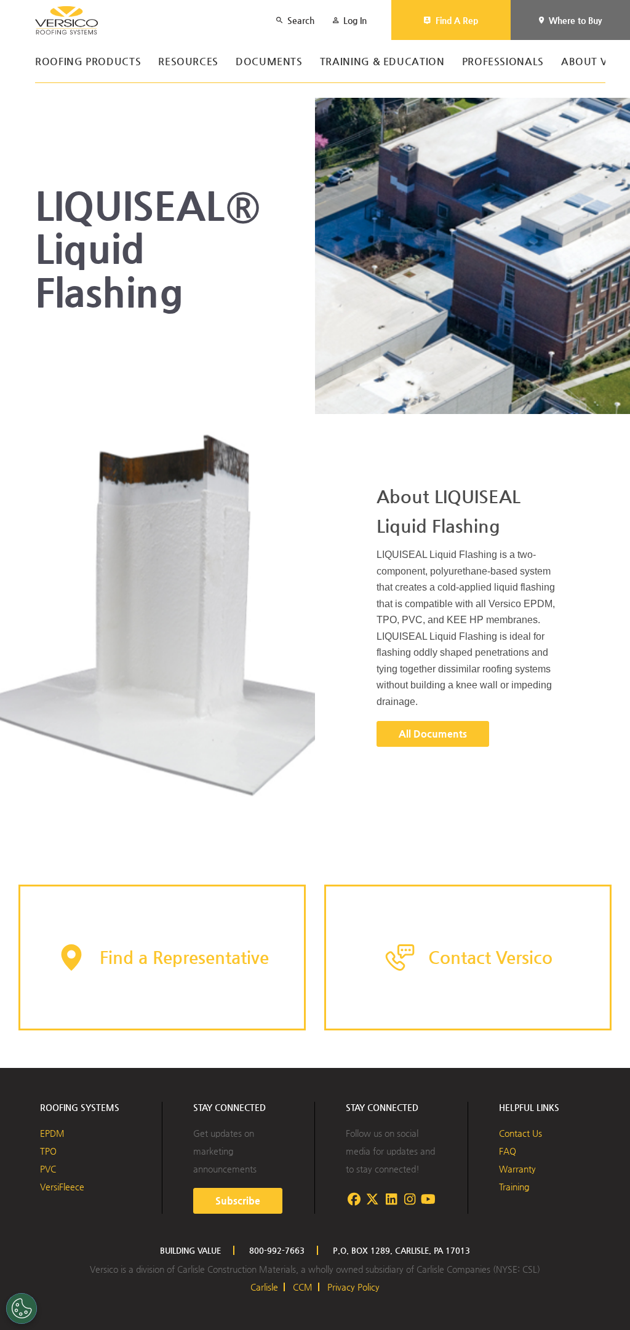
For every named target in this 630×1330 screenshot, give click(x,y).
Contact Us (520, 1133)
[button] (162, 957)
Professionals (503, 62)
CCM (303, 1287)
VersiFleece (62, 1187)
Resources (188, 62)
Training (514, 1187)
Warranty (517, 1169)
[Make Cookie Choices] (21, 1308)
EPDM (52, 1133)
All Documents (433, 733)
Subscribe (237, 1200)
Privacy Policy (353, 1287)
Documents (269, 62)
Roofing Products (88, 62)
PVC (48, 1169)
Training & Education (382, 62)
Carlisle (264, 1287)
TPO (48, 1151)
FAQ (507, 1151)
